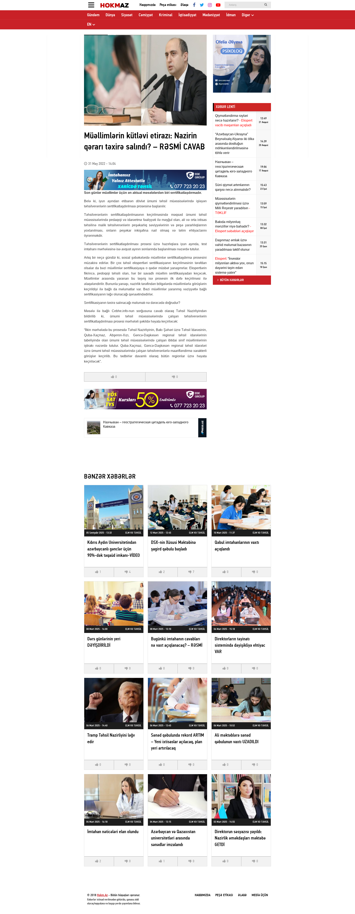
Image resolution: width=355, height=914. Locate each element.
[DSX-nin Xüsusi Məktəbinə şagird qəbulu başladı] (177, 507)
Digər (246, 15)
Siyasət (127, 15)
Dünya (110, 15)
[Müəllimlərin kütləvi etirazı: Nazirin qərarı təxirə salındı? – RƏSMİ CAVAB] (145, 80)
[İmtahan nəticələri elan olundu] (113, 796)
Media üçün (260, 895)
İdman (231, 15)
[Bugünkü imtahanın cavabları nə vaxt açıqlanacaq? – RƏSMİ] (177, 603)
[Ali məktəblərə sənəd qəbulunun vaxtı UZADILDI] (241, 700)
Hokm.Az (102, 895)
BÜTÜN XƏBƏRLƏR (232, 280)
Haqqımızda (147, 5)
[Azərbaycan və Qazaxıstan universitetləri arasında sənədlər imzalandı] (177, 796)
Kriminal (165, 15)
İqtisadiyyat (187, 15)
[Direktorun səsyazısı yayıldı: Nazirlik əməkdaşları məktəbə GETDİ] (241, 796)
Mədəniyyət (211, 15)
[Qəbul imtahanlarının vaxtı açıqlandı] (241, 507)
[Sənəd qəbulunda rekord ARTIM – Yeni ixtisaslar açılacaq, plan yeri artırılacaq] (177, 700)
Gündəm (93, 15)
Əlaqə (184, 5)
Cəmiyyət (146, 15)
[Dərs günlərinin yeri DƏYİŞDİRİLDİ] (113, 603)
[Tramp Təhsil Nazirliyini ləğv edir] (113, 700)
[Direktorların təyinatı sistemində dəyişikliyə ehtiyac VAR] (241, 603)
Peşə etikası (168, 5)
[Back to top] (343, 902)
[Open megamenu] (91, 5)
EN (89, 25)
